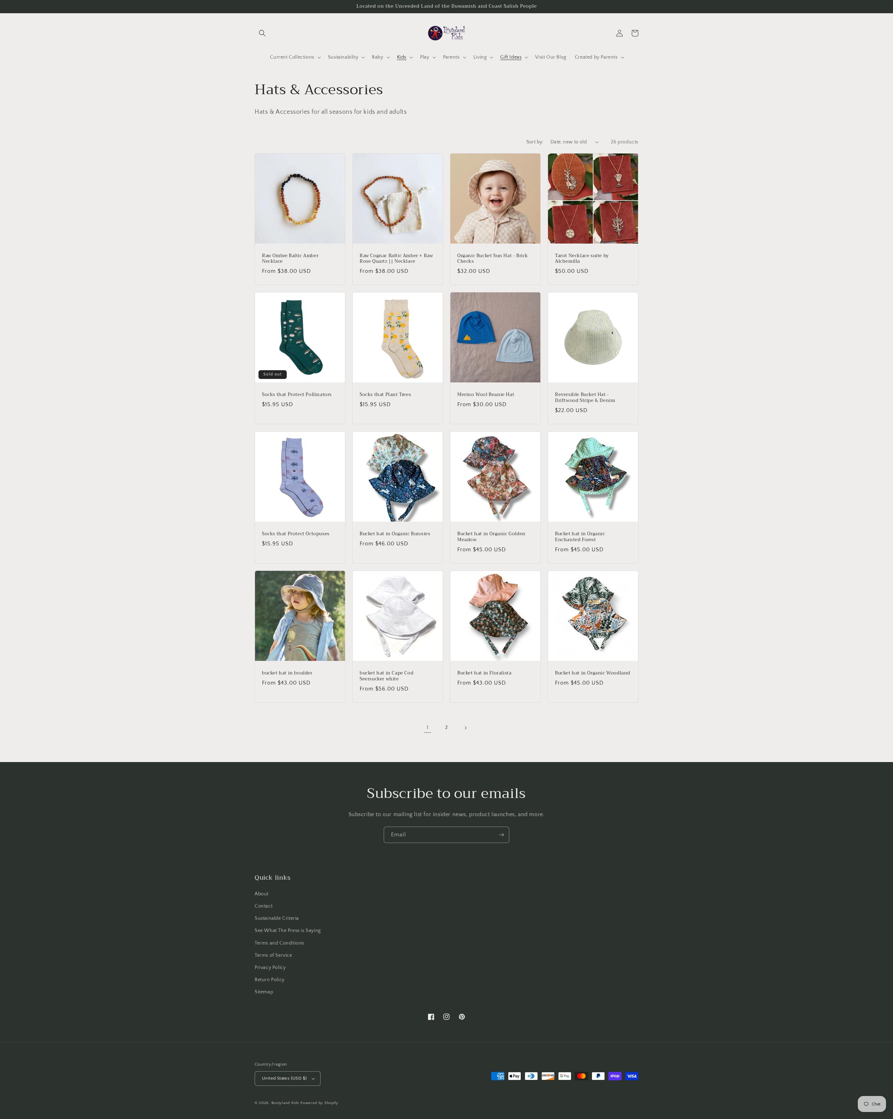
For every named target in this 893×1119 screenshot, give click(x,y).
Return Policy (270, 980)
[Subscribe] (501, 835)
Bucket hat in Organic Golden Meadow (491, 537)
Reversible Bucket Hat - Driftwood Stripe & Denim (585, 398)
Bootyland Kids (285, 1103)
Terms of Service (273, 955)
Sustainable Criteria (277, 918)
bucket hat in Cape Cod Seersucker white (386, 676)
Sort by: (534, 142)
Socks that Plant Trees (385, 395)
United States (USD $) (284, 1078)
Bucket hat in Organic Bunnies (395, 534)
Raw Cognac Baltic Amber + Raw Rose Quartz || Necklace (396, 259)
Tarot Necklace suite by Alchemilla (582, 259)
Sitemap (264, 992)
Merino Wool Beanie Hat (485, 395)
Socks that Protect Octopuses (296, 534)
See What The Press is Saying (288, 930)
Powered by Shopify (319, 1103)
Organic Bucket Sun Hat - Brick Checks (492, 259)
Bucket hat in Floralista (484, 673)
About (262, 894)
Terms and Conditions (279, 943)
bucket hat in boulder (287, 673)
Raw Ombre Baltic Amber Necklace (290, 259)
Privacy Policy (270, 967)
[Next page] (465, 728)
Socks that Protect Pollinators (297, 395)
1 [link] (428, 727)
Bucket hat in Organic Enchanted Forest (580, 537)
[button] (262, 33)
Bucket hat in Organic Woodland (592, 673)
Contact (263, 906)
